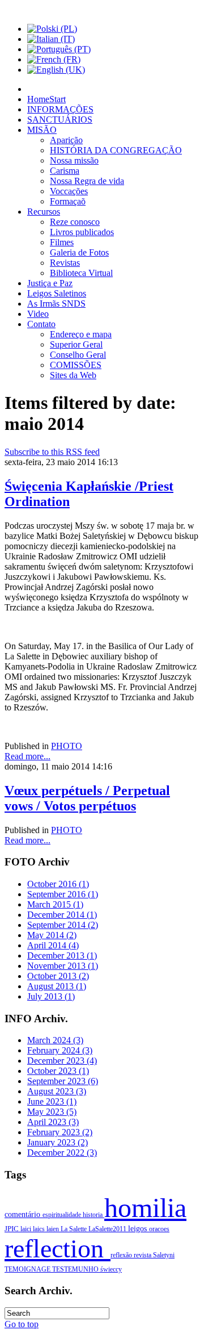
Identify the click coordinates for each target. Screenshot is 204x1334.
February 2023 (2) (59, 1132)
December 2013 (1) (62, 955)
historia (93, 1215)
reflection (57, 1248)
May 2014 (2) (51, 935)
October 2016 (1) (58, 884)
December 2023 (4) (62, 1060)
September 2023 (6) (62, 1081)
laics (39, 1229)
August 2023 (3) (56, 1091)
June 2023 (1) (51, 1101)
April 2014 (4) (53, 945)
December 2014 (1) (62, 914)
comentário (23, 1214)
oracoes (159, 1229)
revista (143, 1255)
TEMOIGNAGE (28, 1269)
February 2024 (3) (59, 1050)
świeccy (111, 1269)
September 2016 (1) (62, 894)
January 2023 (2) (57, 1142)
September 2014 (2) (62, 925)
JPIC (12, 1229)
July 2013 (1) (51, 996)
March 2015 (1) (55, 904)
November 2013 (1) (62, 966)
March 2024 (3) (55, 1040)
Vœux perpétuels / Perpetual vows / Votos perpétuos (87, 798)
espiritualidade (62, 1215)
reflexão (122, 1255)
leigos (138, 1228)
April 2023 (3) (53, 1122)
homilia (145, 1208)
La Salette (74, 1229)
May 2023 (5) (51, 1111)
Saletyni (164, 1255)
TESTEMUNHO (76, 1269)
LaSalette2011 (108, 1229)
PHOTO (66, 746)
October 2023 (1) (58, 1071)
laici (26, 1229)
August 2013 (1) (56, 986)
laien (53, 1229)
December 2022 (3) (62, 1152)
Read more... (27, 756)
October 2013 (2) (58, 976)
